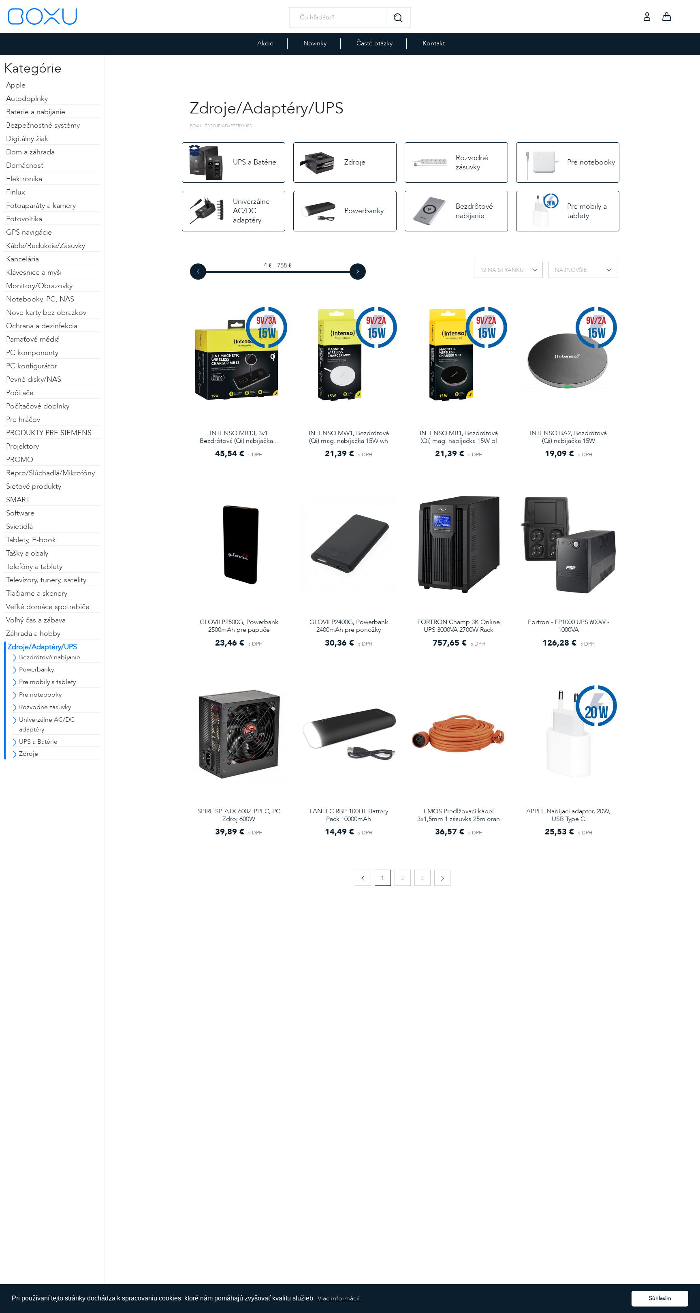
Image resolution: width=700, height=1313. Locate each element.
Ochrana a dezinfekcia (41, 326)
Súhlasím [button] (660, 1298)
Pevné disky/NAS (33, 379)
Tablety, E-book (31, 540)
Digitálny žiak (27, 139)
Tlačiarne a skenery (36, 593)
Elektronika (24, 179)
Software (20, 513)
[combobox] (508, 270)
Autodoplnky (27, 99)
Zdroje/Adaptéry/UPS (42, 647)
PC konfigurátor (31, 366)
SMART (18, 500)
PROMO (19, 460)
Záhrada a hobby (33, 634)
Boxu (195, 126)
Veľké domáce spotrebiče (48, 607)
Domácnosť (24, 165)
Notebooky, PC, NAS (40, 299)
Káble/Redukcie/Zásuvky (45, 246)
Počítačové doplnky (37, 406)
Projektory (22, 446)
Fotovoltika (24, 219)
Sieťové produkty (33, 486)
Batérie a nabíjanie (35, 112)
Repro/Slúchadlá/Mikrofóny (50, 473)
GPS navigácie (29, 232)
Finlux (15, 192)
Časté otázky (374, 43)
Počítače (20, 393)
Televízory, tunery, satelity (46, 580)
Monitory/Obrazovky (39, 286)
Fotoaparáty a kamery (41, 206)
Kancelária (22, 259)
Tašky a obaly (27, 553)
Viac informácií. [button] (339, 1298)
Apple (16, 85)
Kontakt (434, 43)
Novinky (315, 43)
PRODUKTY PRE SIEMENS (49, 433)
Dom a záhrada (30, 152)
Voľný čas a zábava (36, 620)
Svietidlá (19, 527)
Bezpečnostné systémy (43, 125)
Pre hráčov (23, 420)
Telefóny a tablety (34, 567)
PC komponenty (32, 353)
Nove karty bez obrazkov (46, 313)
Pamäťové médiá (33, 339)
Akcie (265, 43)
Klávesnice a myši (34, 272)
